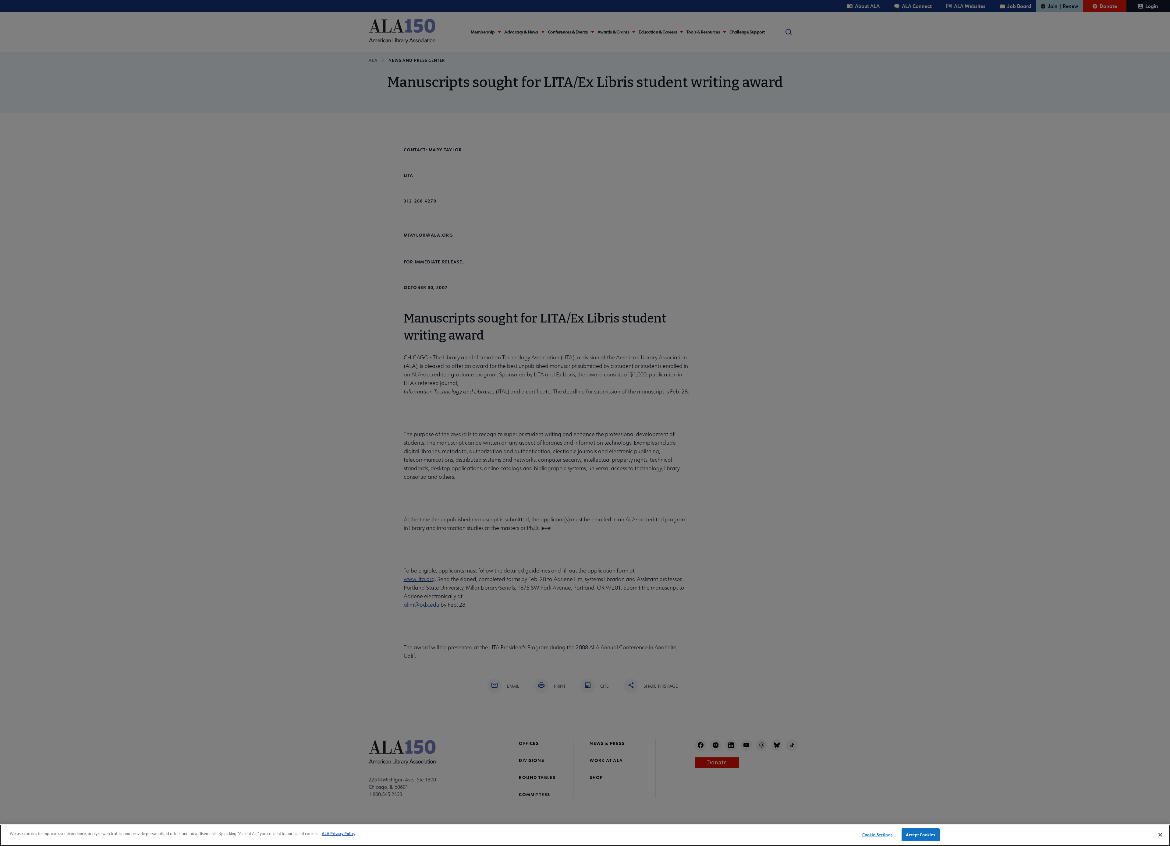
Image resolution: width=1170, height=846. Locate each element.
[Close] (1160, 834)
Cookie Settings (877, 834)
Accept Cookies (920, 834)
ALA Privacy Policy (338, 833)
